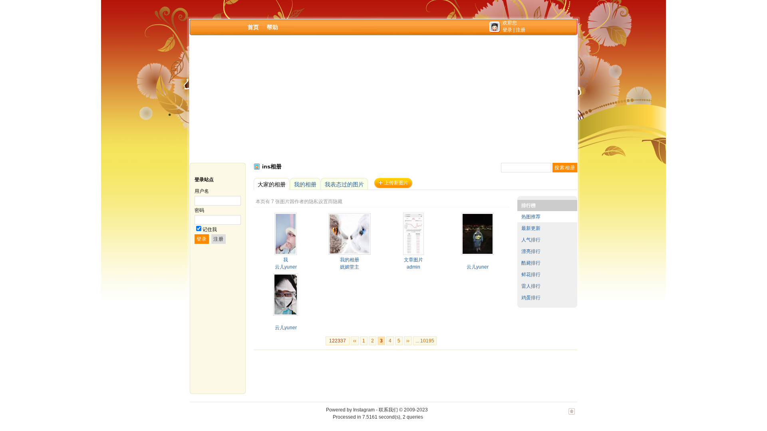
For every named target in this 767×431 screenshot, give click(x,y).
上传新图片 (396, 183)
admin (413, 267)
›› (407, 341)
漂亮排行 (530, 251)
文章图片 (413, 260)
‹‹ (354, 341)
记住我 (210, 229)
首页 (253, 27)
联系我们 (388, 410)
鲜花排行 (530, 274)
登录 (507, 30)
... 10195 (424, 341)
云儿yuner (286, 267)
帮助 (272, 27)
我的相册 (349, 260)
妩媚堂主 (349, 267)
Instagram (364, 410)
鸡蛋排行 (530, 298)
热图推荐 (530, 216)
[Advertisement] (383, 99)
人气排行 (530, 240)
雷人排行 (530, 286)
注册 (520, 30)
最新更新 (530, 228)
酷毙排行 (530, 263)
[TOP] (571, 415)
